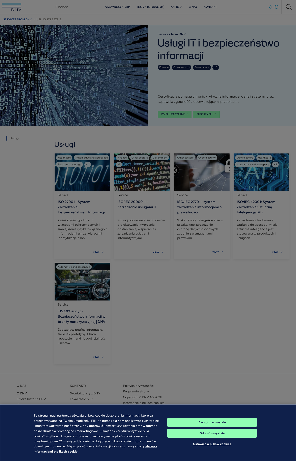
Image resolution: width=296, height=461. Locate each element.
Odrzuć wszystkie (212, 433)
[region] (148, 432)
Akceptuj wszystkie (212, 422)
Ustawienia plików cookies (212, 444)
